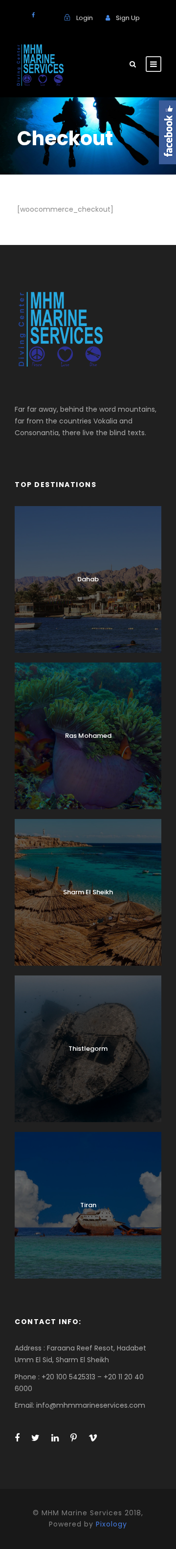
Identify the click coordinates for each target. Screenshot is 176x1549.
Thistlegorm (88, 1048)
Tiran (88, 1205)
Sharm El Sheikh (88, 892)
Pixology (111, 1524)
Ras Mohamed (88, 735)
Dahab (88, 579)
